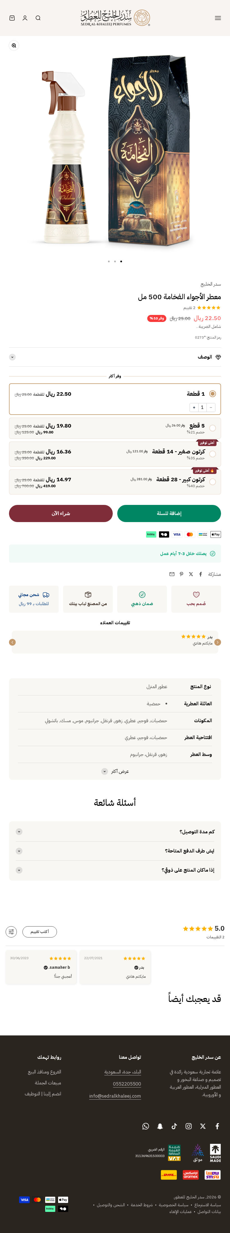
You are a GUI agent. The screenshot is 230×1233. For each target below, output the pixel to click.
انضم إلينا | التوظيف (43, 1093)
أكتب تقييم (40, 932)
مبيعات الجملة (48, 1082)
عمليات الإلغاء (180, 1212)
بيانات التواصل (209, 1212)
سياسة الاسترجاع (207, 1205)
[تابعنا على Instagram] (188, 1126)
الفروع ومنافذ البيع (44, 1071)
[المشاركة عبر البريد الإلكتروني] (172, 574)
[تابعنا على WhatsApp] (146, 1126)
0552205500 (127, 1083)
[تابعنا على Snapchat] (160, 1126)
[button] (115, 394)
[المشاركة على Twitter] (191, 574)
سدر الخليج (211, 284)
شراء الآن (61, 513)
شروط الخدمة (142, 1205)
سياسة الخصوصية (173, 1205)
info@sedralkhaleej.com (115, 1096)
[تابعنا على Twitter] (203, 1126)
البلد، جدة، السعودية (122, 1071)
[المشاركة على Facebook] (200, 574)
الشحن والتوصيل (111, 1205)
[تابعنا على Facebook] (217, 1126)
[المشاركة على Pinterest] (181, 574)
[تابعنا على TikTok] (174, 1126)
